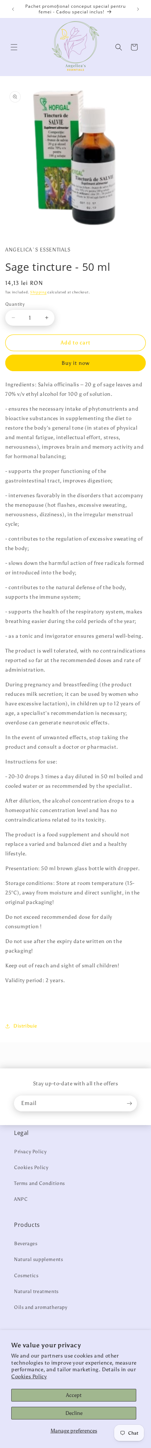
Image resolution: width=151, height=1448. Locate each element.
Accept (74, 1395)
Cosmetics (26, 1276)
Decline (74, 1413)
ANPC (20, 1199)
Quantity (15, 304)
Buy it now (75, 363)
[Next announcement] (138, 9)
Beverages (25, 1244)
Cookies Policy (29, 1376)
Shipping (38, 292)
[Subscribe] (129, 1103)
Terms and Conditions (39, 1183)
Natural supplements (38, 1259)
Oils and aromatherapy (40, 1307)
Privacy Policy (30, 1152)
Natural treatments (36, 1291)
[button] (14, 47)
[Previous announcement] (13, 9)
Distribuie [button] (25, 1026)
